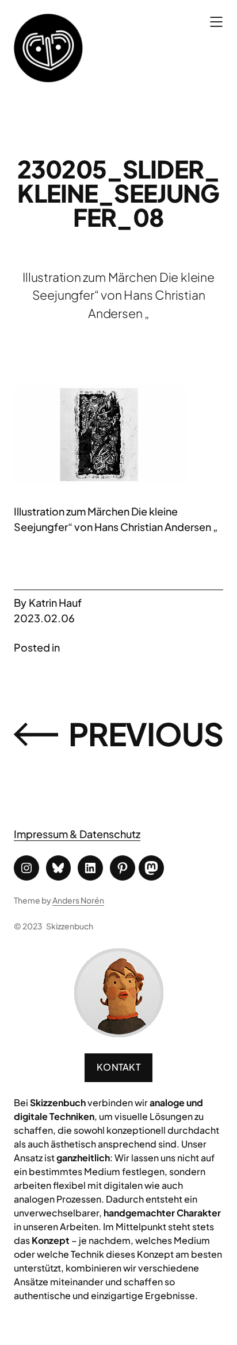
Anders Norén (78, 900)
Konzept (51, 1240)
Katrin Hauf (55, 602)
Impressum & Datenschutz (77, 833)
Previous (145, 733)
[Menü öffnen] (216, 22)
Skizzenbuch (69, 926)
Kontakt (118, 1067)
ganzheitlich (83, 1158)
